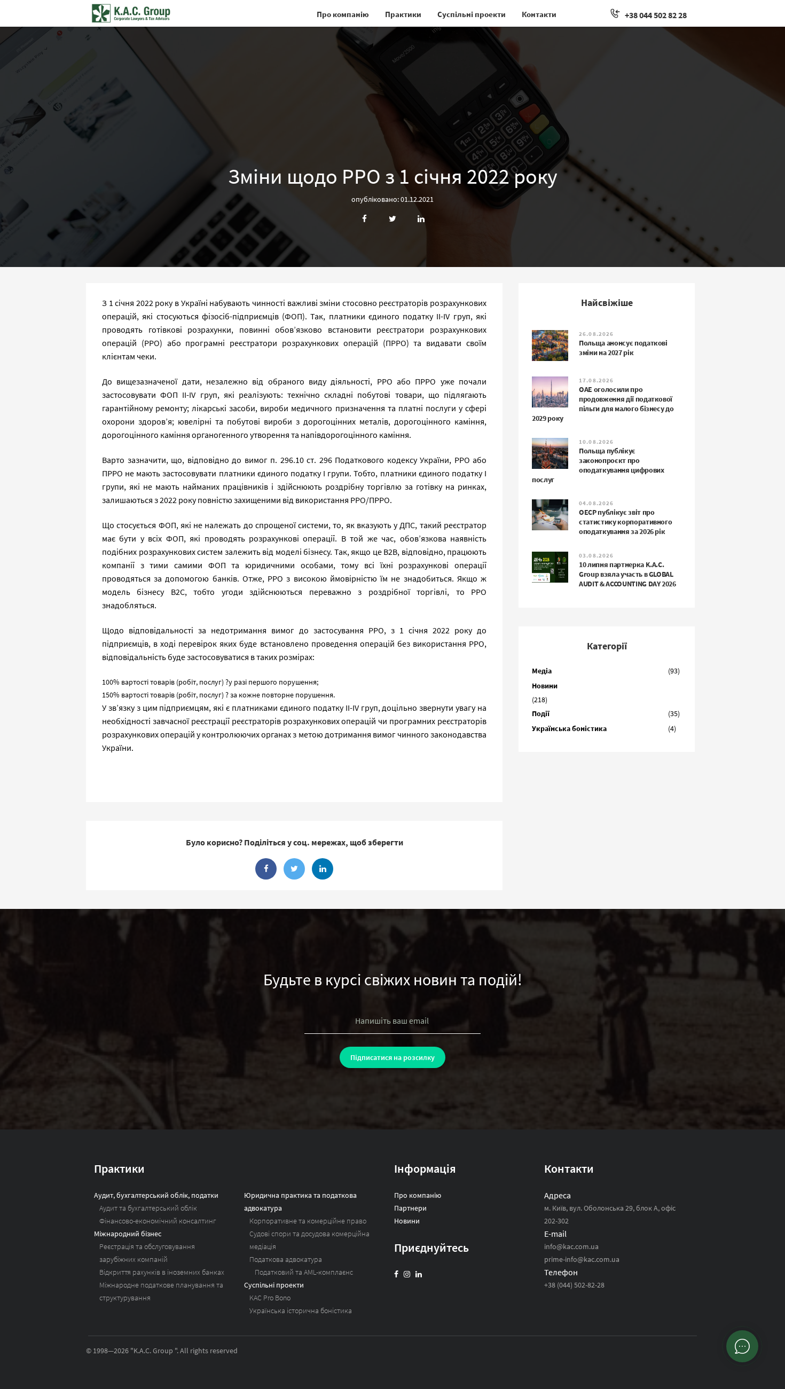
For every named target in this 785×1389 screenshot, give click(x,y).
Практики (403, 14)
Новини (545, 685)
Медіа (542, 671)
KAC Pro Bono (270, 1297)
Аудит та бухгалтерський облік (148, 1208)
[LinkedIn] (418, 1274)
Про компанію (343, 14)
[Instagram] (407, 1274)
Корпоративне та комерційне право (307, 1221)
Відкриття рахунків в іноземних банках (161, 1272)
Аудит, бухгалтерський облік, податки (156, 1195)
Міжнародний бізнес (127, 1233)
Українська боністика (569, 728)
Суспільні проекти (471, 14)
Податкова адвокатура (285, 1259)
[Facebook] (396, 1274)
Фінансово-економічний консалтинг (157, 1221)
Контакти (539, 14)
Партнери (410, 1208)
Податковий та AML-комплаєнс (304, 1272)
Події (541, 713)
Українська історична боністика (300, 1310)
